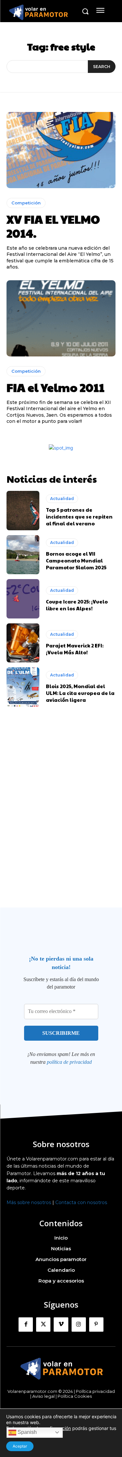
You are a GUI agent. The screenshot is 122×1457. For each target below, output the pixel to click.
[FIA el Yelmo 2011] (61, 318)
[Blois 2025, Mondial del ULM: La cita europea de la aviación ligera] (23, 687)
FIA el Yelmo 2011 (55, 387)
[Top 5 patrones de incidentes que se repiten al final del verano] (23, 510)
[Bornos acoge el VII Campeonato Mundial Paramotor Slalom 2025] (23, 555)
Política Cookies (75, 1396)
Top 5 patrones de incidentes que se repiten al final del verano (79, 516)
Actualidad (62, 498)
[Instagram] (79, 1324)
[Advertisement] (61, 820)
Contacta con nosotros (81, 1202)
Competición (26, 202)
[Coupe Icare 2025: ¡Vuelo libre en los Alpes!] (23, 598)
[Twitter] (43, 1324)
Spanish (26, 1432)
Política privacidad (95, 1391)
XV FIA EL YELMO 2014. (53, 226)
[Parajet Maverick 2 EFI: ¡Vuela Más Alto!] (23, 643)
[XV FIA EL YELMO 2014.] (61, 150)
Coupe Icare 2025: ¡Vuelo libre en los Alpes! (77, 605)
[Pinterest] (96, 1324)
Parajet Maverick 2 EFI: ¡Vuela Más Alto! (74, 649)
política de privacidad (69, 1062)
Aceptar (20, 1446)
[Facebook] (26, 1324)
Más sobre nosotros (29, 1202)
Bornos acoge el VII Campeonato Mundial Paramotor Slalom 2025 (76, 560)
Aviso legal (43, 1396)
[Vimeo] (61, 1324)
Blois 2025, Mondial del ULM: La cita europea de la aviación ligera (80, 693)
